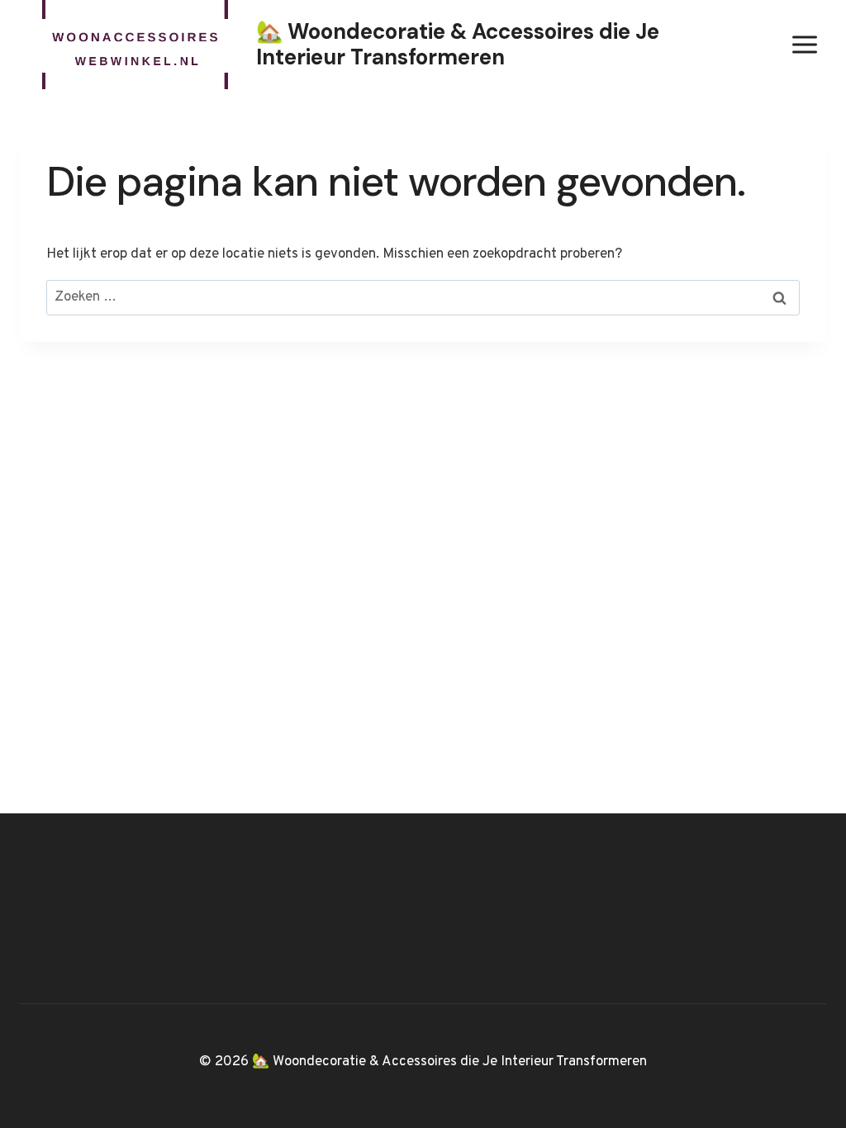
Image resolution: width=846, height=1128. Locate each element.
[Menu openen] (804, 44)
